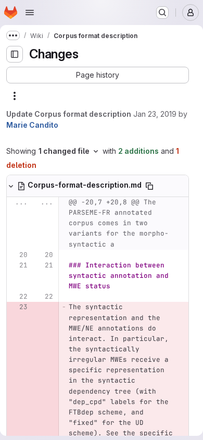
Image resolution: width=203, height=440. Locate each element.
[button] (97, 75)
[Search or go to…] (162, 12)
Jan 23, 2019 (154, 113)
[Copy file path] (149, 186)
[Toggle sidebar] (14, 54)
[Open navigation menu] (29, 12)
